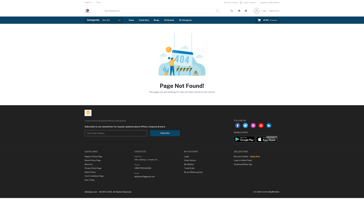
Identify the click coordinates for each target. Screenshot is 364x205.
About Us (89, 164)
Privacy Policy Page (93, 168)
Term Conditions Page (94, 176)
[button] (246, 11)
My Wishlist (189, 164)
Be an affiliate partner (193, 172)
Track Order (189, 168)
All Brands (169, 20)
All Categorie (185, 20)
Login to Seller (249, 3)
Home (131, 20)
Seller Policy (90, 172)
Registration (274, 11)
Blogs (156, 20)
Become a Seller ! (231, 3)
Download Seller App (243, 164)
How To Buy (90, 180)
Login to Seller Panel (243, 160)
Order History (190, 160)
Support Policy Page (93, 156)
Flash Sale (144, 20)
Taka (98, 2)
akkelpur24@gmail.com (144, 177)
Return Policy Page (93, 160)
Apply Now (255, 156)
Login (264, 11)
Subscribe (164, 133)
